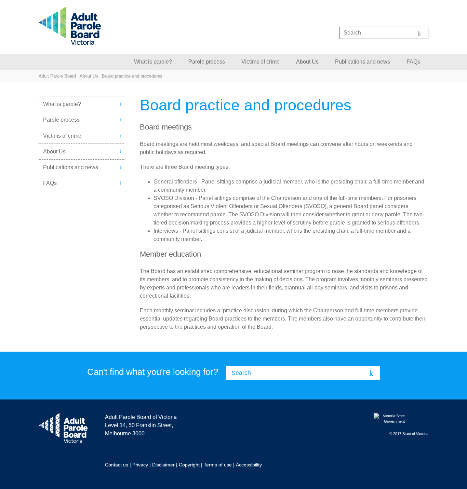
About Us (307, 62)
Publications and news (362, 62)
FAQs (413, 62)
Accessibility (249, 464)
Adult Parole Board (57, 76)
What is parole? (153, 62)
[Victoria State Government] (401, 419)
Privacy (140, 464)
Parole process (206, 62)
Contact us (116, 464)
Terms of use (218, 464)
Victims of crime (260, 62)
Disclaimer (163, 464)
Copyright (189, 464)
